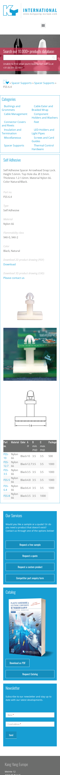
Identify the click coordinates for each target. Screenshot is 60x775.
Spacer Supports (22, 83)
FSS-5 (7, 480)
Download (9, 264)
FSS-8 (7, 496)
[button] (43, 25)
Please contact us (13, 278)
